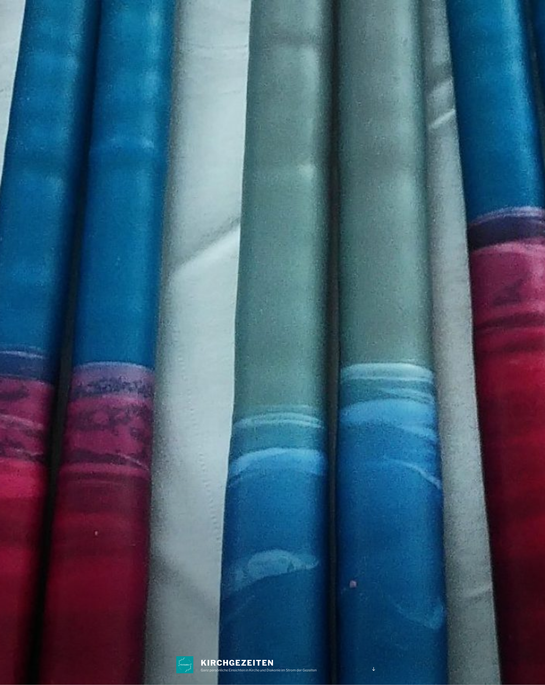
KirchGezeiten (237, 663)
